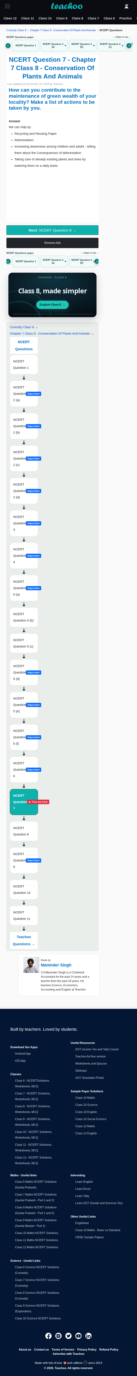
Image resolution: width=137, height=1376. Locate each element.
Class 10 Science (86, 1104)
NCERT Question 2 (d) (25, 491)
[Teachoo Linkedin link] (88, 1335)
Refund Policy (108, 1349)
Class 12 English (86, 1133)
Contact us (41, 1349)
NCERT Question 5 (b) (23, 617)
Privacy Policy (87, 1349)
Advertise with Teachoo (68, 1353)
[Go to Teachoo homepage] (67, 6)
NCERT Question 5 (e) (25, 705)
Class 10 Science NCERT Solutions (38, 1318)
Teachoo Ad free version (90, 1056)
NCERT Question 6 (25, 769)
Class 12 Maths (85, 1126)
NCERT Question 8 (21, 831)
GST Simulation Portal (89, 1077)
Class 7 (93, 18)
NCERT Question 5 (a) (25, 588)
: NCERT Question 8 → (52, 230)
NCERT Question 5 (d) (25, 672)
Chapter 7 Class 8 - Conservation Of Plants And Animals (63, 30)
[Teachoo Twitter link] (68, 1335)
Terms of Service (63, 1349)
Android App (23, 1053)
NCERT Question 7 (25, 802)
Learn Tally (82, 1195)
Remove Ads (52, 242)
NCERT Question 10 (22, 890)
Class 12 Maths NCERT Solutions (36, 1247)
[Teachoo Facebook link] (48, 1335)
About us (25, 1349)
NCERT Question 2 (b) (25, 426)
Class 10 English (86, 1111)
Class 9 (61, 18)
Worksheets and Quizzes (91, 1063)
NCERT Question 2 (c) (25, 458)
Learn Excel (82, 1188)
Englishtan (82, 1223)
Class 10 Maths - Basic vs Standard (97, 1230)
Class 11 (27, 18)
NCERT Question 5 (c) (23, 643)
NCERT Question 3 (25, 523)
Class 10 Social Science (90, 1119)
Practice (125, 18)
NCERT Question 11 (21, 916)
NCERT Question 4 (25, 555)
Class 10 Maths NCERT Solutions (36, 1233)
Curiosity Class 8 (16, 30)
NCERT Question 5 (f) (25, 737)
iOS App (20, 1060)
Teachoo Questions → (24, 940)
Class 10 (45, 18)
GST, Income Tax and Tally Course (97, 1049)
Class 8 (77, 18)
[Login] (126, 6)
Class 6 (109, 18)
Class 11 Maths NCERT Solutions (36, 1240)
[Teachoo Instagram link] (58, 1335)
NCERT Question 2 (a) (25, 394)
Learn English (84, 1181)
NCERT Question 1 (21, 364)
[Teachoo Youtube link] (78, 1335)
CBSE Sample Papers (89, 1237)
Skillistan (81, 1070)
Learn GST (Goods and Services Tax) (99, 1203)
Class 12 (10, 18)
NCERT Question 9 (25, 860)
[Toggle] (8, 6)
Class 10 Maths (85, 1097)
